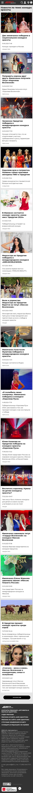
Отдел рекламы (7, 714)
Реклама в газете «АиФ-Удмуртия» (14, 717)
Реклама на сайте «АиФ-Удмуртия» (15, 719)
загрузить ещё (17, 697)
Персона (5, 94)
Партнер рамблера (17, 784)
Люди (4, 323)
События (5, 186)
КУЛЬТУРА (5, 690)
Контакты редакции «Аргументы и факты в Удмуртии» (15, 711)
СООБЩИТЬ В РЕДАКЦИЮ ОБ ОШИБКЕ (15, 725)
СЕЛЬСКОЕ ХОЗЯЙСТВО (10, 641)
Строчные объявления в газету (13, 722)
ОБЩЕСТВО (6, 49)
